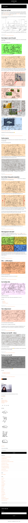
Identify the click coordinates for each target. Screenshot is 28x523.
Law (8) (2, 488)
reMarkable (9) (3, 494)
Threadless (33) (3, 497)
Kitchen (4, 301)
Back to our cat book (6, 10)
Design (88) (2, 485)
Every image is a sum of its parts (8, 38)
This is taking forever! (6, 309)
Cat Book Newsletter (4, 400)
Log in (19, 521)
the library (3, 14)
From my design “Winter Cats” (5, 130)
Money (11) (2, 491)
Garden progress (5, 138)
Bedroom (4, 302)
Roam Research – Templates (5, 464)
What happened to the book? (7, 232)
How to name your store (4, 470)
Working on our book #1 (6, 372)
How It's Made (8, 135)
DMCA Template (3, 474)
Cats (5, 35)
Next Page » (5, 379)
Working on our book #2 (6, 373)
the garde (7, 14)
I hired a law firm (3, 469)
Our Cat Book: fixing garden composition (10, 177)
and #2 (7, 303)
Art (5, 279)
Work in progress (11, 35)
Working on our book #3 (6, 355)
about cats (15, 178)
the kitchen (18, 13)
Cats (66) (2, 482)
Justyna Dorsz (14, 1)
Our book (8, 35)
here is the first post (6, 12)
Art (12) (2, 479)
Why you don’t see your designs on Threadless (7, 461)
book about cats (18, 233)
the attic (11, 14)
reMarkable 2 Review (4, 458)
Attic (6, 279)
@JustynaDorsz (3, 396)
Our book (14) (3, 492)
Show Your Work (15, 135)
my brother (23, 233)
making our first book (11, 178)
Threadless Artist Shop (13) (4, 498)
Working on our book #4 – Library (8, 333)
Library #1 (4, 303)
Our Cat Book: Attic (5, 282)
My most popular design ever (5, 466)
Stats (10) (2, 495)
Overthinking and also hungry (5, 467)
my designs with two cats (12, 116)
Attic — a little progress (6, 261)
